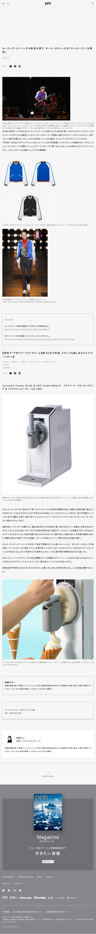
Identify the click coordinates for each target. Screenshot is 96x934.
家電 (23, 362)
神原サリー (15, 362)
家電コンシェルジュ (50, 362)
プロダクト (31, 362)
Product (5, 362)
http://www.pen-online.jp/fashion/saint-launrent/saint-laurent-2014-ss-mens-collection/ (40, 339)
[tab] (3, 4)
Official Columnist (25, 877)
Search (17, 884)
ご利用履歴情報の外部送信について (57, 912)
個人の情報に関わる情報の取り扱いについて (27, 912)
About (39, 877)
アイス (39, 362)
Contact (49, 877)
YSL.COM (9, 319)
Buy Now (47, 862)
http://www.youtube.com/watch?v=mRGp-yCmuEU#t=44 (27, 329)
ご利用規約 (6, 912)
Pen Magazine (8, 877)
